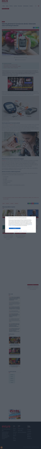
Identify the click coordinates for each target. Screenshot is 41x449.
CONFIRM (14, 228)
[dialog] (20, 224)
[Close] (34, 218)
